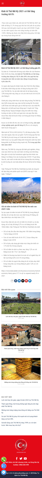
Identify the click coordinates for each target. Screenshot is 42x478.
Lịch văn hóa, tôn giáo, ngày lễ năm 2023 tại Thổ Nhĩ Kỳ (20, 400)
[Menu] (2, 3)
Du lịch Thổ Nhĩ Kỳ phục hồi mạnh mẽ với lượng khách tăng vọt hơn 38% (19, 418)
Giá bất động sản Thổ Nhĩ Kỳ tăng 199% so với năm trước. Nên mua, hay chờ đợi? (18, 424)
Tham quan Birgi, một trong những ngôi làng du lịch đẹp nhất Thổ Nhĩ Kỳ (19, 405)
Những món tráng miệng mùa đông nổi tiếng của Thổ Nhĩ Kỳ (20, 411)
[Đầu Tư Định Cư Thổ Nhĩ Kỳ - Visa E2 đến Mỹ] (22, 3)
